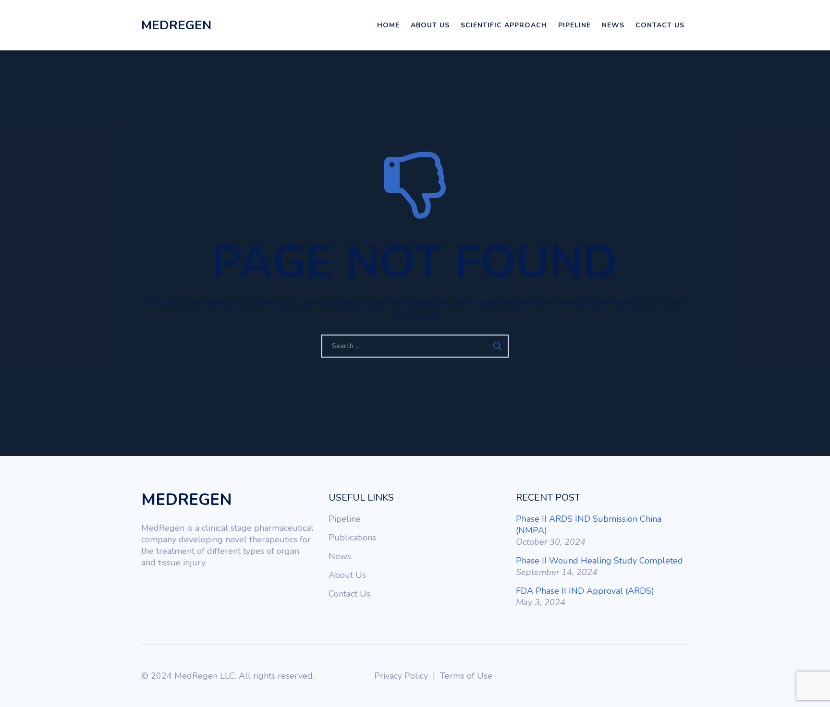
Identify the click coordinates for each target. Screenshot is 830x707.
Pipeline (574, 25)
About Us (430, 25)
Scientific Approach (504, 25)
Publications (352, 537)
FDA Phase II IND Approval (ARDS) (585, 591)
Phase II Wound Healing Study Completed (599, 560)
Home (388, 25)
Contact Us (659, 25)
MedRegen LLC (204, 676)
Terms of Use (466, 676)
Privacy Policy (401, 676)
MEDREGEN (176, 25)
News (613, 25)
